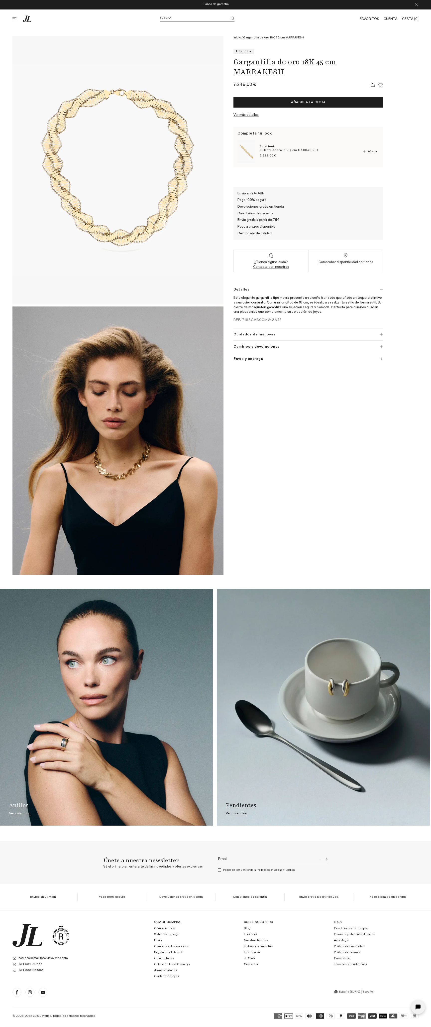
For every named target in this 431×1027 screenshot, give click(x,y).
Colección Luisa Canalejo (172, 964)
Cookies (290, 870)
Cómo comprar (164, 928)
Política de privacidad (269, 870)
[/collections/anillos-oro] (106, 707)
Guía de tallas (164, 958)
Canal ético (342, 958)
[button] (17, 19)
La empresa (252, 952)
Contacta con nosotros (271, 267)
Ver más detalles (246, 114)
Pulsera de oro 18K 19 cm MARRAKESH (289, 150)
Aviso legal (341, 940)
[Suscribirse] (324, 859)
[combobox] (347, 992)
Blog (247, 928)
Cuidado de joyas (166, 976)
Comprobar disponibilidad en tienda (346, 262)
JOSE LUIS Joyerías (37, 1016)
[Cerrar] (417, 5)
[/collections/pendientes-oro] (323, 707)
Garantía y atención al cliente (354, 934)
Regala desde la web (168, 952)
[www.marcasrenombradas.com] (60, 935)
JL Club (249, 958)
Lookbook (250, 934)
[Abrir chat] (418, 1007)
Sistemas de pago (166, 934)
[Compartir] (372, 84)
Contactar (251, 964)
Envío (158, 940)
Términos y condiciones (350, 964)
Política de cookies (347, 952)
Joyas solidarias (165, 970)
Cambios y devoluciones (171, 946)
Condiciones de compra (351, 928)
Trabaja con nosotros (258, 946)
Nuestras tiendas (256, 940)
